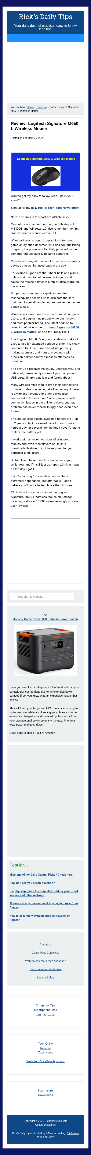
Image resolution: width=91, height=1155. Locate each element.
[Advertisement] (45, 801)
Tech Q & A (45, 1043)
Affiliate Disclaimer (45, 1124)
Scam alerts (46, 1090)
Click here (18, 492)
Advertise (45, 944)
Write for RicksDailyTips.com (45, 1061)
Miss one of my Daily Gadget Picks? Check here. (41, 874)
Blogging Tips (46, 1014)
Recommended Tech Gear (46, 969)
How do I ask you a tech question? (32, 882)
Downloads (45, 1095)
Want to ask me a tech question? (45, 961)
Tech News (45, 1052)
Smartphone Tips (45, 1009)
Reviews (45, 1048)
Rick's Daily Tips (45, 16)
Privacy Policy (45, 977)
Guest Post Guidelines (45, 952)
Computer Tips (45, 1005)
